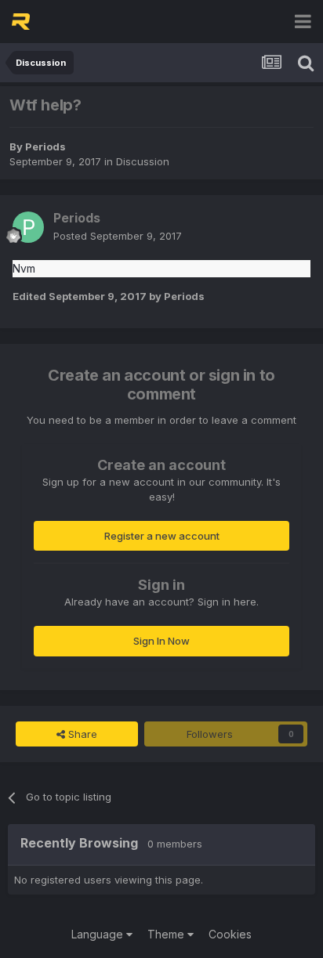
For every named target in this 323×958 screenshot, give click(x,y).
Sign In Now (161, 640)
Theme (167, 934)
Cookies (230, 934)
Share (81, 734)
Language (98, 934)
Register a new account (162, 536)
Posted (117, 236)
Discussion (142, 161)
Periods (45, 146)
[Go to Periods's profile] (28, 227)
